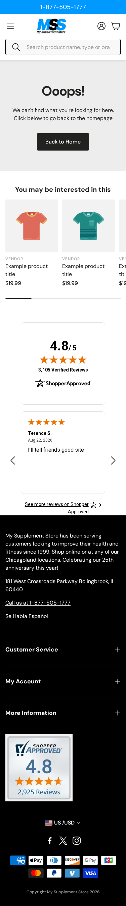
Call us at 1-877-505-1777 (38, 602)
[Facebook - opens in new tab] (50, 841)
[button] (63, 47)
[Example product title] (31, 226)
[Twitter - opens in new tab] (63, 841)
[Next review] (113, 460)
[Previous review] (12, 460)
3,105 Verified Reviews (63, 370)
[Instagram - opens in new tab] (77, 841)
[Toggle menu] (10, 26)
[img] (63, 359)
